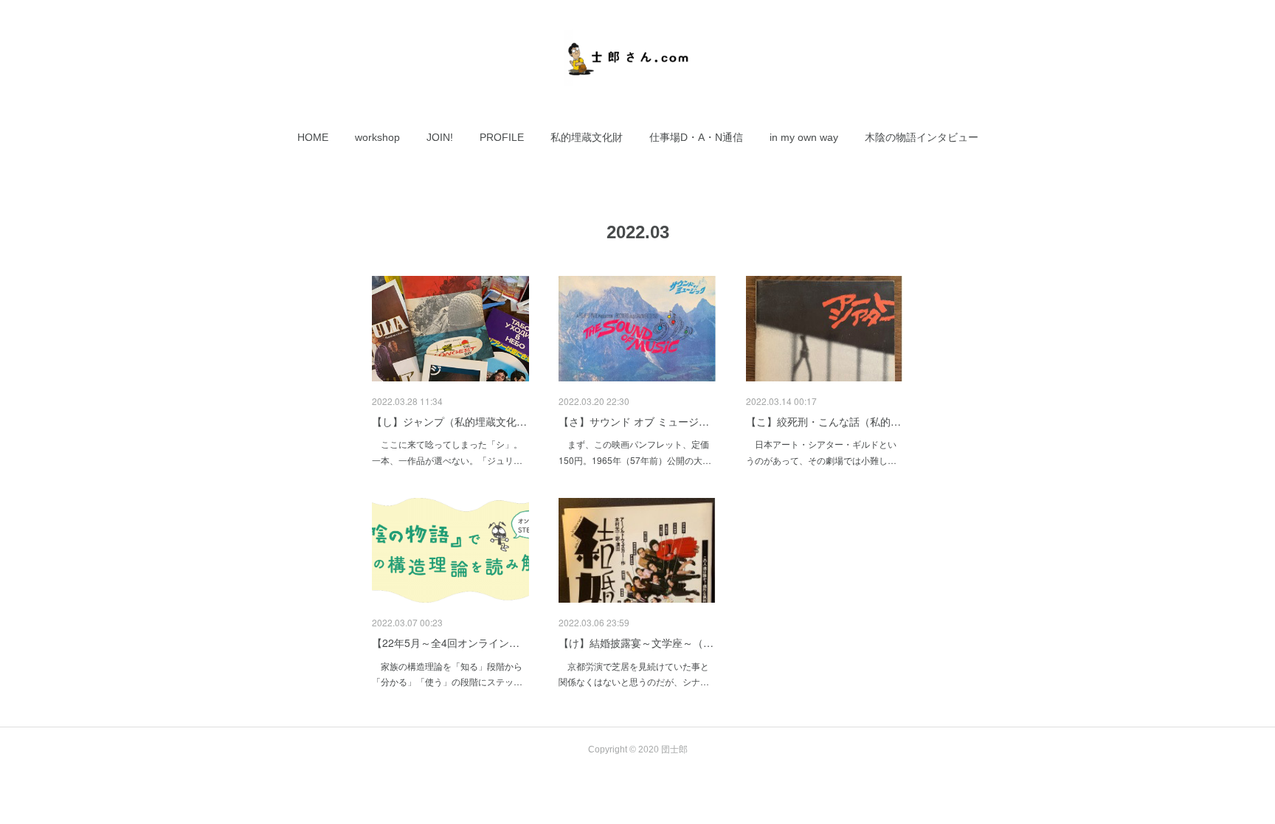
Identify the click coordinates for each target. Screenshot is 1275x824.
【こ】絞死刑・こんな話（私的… (823, 421)
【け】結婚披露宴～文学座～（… (636, 642)
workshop (377, 137)
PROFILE (502, 137)
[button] (312, 137)
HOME (312, 137)
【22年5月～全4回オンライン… (445, 642)
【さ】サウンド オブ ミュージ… (634, 421)
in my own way (804, 137)
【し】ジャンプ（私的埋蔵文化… (449, 421)
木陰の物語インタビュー (921, 137)
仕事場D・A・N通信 (696, 137)
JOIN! (439, 137)
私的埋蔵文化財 (586, 137)
